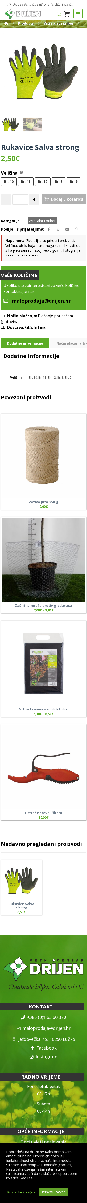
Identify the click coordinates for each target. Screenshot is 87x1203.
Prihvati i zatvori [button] (53, 1192)
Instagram (46, 1057)
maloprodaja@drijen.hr (46, 1028)
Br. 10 (33, 377)
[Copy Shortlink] (76, 229)
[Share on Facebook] (48, 229)
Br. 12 (52, 377)
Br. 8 (60, 377)
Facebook (46, 1048)
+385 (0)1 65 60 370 (46, 1017)
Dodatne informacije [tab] (25, 343)
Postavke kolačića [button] (21, 1192)
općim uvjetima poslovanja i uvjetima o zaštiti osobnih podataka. (42, 1180)
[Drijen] (6, 23)
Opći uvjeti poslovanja (43, 1142)
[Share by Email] (67, 229)
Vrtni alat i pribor (42, 220)
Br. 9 (68, 377)
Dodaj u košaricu (67, 199)
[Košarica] (66, 13)
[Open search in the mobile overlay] (59, 14)
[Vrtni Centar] (22, 14)
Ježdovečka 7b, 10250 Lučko (46, 1039)
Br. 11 (42, 377)
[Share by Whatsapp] (58, 229)
